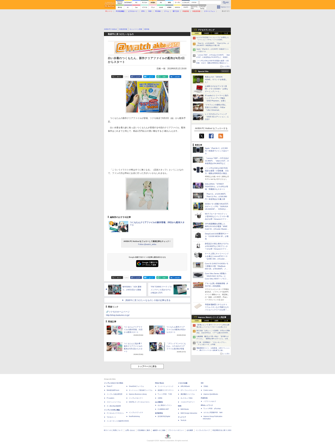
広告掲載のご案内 (144, 430)
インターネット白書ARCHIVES (118, 421)
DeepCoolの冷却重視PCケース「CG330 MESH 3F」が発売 (216, 236)
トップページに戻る (147, 366)
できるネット (111, 417)
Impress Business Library (138, 394)
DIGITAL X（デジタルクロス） (139, 402)
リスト (126, 76)
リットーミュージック (165, 386)
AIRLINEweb (185, 386)
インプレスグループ (203, 430)
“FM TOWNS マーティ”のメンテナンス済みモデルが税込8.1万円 (161, 290)
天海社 (205, 386)
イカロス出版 (182, 383)
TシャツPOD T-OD (165, 394)
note (164, 76)
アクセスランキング (206, 30)
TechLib (183, 420)
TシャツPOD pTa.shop (212, 408)
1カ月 (226, 33)
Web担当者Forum (113, 390)
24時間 (206, 33)
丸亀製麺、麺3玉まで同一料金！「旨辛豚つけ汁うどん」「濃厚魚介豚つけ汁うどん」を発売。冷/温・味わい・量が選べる (212, 339)
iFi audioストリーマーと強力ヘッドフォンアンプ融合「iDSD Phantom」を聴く (216, 98)
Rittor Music (159, 383)
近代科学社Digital (164, 416)
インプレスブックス (136, 412)
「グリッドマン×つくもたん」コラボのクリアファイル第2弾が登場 (176, 346)
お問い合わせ (130, 430)
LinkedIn (177, 76)
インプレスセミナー (136, 398)
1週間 (216, 33)
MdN (179, 406)
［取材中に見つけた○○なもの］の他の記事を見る (147, 300)
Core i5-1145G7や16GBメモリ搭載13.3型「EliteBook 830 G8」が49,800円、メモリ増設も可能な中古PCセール (216, 268)
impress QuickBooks (210, 394)
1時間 (197, 33)
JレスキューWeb (186, 398)
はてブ (151, 76)
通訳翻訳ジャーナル (188, 394)
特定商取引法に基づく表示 (222, 430)
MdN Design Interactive (189, 413)
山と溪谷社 (159, 402)
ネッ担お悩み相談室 (114, 406)
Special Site (203, 71)
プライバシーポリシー (176, 430)
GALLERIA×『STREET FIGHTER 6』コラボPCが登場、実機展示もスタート (216, 186)
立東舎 (160, 398)
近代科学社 (159, 413)
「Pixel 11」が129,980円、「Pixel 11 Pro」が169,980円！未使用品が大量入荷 (216, 196)
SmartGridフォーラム (136, 386)
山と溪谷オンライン (165, 405)
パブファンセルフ (209, 401)
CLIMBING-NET (163, 409)
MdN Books (185, 409)
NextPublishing (134, 416)
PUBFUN (204, 398)
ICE (202, 383)
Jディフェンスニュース (189, 390)
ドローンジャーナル (114, 402)
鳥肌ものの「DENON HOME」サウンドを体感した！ (216, 79)
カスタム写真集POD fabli (212, 412)
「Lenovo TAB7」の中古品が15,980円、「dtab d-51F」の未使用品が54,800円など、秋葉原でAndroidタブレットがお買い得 (213, 57)
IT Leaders (110, 398)
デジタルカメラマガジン (115, 413)
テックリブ (182, 417)
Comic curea (208, 390)
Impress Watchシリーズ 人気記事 (212, 317)
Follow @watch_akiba (147, 244)
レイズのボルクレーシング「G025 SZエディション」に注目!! (217, 116)
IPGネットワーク (207, 405)
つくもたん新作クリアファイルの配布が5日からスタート (176, 329)
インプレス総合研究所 (114, 394)
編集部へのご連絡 (159, 430)
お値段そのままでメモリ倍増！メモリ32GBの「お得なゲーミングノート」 (216, 88)
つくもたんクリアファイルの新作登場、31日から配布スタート (133, 329)
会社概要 (190, 430)
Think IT (109, 386)
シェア (138, 76)
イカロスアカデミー (188, 402)
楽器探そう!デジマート (166, 390)
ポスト (119, 76)
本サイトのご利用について (113, 430)
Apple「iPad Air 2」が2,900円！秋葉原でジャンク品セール (217, 150)
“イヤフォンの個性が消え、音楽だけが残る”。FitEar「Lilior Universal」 (216, 107)
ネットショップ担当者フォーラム (140, 390)
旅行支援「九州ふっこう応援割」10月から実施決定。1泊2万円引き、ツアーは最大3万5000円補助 (213, 333)
